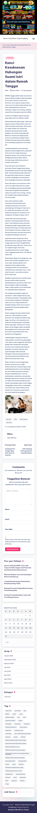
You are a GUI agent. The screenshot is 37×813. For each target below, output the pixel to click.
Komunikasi (8, 733)
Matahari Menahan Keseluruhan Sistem (15, 743)
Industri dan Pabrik (10, 720)
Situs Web (8, 529)
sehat (15, 777)
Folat (24, 717)
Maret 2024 (8, 683)
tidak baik (14, 780)
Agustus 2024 (9, 663)
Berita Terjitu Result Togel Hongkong (15, 38)
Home (4, 45)
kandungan (8, 724)
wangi (7, 784)
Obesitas (21, 764)
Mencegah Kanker (10, 761)
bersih (14, 714)
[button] (11, 438)
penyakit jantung (20, 774)
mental (7, 764)
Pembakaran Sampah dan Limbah (14, 767)
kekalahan (27, 724)
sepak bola (23, 777)
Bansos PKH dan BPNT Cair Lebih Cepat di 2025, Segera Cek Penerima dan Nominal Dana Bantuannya (17, 568)
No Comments (27, 90)
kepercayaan (23, 419)
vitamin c (22, 780)
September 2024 (10, 660)
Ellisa (9, 434)
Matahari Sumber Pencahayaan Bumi (15, 750)
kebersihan (18, 724)
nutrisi (14, 764)
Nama (7, 509)
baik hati (8, 419)
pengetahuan (9, 774)
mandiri (16, 737)
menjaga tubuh (22, 761)
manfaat (23, 737)
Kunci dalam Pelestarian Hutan (23, 733)
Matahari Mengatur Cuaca (12, 747)
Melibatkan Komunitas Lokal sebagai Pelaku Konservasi (17, 754)
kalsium (20, 720)
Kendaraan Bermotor (11, 727)
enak (18, 717)
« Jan (7, 642)
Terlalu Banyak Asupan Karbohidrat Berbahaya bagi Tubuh (17, 582)
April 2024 (7, 679)
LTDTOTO (10, 58)
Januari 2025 (8, 656)
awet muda (18, 710)
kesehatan (8, 730)
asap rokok (8, 710)
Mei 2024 (7, 675)
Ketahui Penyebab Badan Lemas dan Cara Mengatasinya (17, 596)
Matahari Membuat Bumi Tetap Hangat (15, 740)
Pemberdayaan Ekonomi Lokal (13, 771)
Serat (6, 780)
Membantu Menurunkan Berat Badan (15, 757)
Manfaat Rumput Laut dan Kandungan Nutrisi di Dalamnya (18, 576)
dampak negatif (9, 717)
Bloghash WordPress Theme (18, 810)
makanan (7, 737)
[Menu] (33, 38)
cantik (21, 714)
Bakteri (7, 714)
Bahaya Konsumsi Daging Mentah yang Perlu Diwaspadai (18, 589)
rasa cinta (9, 422)
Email (7, 519)
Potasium (7, 777)
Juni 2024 (7, 671)
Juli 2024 (7, 667)
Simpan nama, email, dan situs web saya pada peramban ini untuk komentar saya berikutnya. (17, 542)
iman (15, 419)
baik (25, 710)
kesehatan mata (18, 730)
